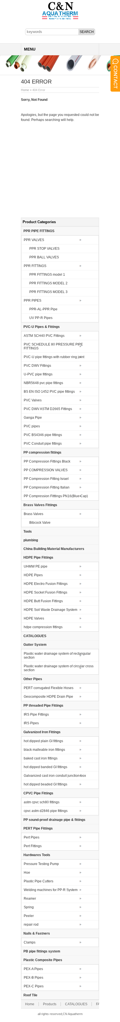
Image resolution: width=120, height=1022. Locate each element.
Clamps (29, 942)
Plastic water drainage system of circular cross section (58, 668)
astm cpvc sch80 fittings (41, 802)
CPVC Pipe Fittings (38, 793)
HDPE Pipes (33, 575)
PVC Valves (33, 400)
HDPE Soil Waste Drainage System (50, 610)
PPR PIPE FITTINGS (38, 231)
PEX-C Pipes (34, 986)
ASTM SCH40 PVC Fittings (44, 336)
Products (49, 1004)
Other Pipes (32, 679)
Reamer (30, 898)
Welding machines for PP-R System (51, 890)
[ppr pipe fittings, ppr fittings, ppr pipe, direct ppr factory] (60, 19)
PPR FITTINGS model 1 (47, 275)
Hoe (27, 873)
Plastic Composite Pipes (42, 960)
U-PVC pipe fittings (38, 374)
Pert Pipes (31, 837)
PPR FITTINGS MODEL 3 (48, 292)
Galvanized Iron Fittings (42, 732)
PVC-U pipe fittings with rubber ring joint (54, 357)
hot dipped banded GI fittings (45, 767)
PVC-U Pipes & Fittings (41, 327)
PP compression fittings (42, 452)
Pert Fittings (33, 846)
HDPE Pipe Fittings (38, 557)
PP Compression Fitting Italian (46, 487)
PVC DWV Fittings (37, 366)
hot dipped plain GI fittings (43, 741)
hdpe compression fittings (43, 627)
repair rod (31, 924)
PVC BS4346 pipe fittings (43, 435)
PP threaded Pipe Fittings (43, 705)
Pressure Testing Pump (41, 864)
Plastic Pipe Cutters (38, 881)
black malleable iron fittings (44, 750)
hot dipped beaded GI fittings (45, 784)
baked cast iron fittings (40, 758)
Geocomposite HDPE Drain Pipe (48, 697)
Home (25, 90)
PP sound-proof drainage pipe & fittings (54, 820)
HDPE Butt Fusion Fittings (43, 601)
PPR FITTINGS (35, 266)
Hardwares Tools (36, 855)
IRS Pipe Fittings (36, 714)
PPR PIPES (32, 300)
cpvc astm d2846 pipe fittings (46, 811)
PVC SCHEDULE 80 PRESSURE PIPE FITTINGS (53, 346)
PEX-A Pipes (33, 969)
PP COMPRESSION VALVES (46, 470)
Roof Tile (30, 995)
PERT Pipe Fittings (38, 828)
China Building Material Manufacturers (53, 549)
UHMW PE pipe (35, 566)
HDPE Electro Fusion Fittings (46, 584)
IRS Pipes (31, 723)
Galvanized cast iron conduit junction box (55, 776)
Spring (29, 907)
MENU (29, 49)
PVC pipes (32, 426)
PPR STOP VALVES (44, 249)
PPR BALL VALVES (44, 257)
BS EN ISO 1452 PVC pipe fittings (49, 392)
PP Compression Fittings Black (47, 461)
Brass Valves (33, 514)
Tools (27, 531)
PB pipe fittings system (41, 951)
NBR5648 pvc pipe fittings (43, 383)
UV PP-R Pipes (40, 318)
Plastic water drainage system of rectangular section (57, 655)
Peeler (29, 916)
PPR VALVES (34, 240)
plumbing (30, 540)
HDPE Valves (34, 618)
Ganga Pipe (33, 418)
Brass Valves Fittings (40, 505)
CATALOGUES (34, 636)
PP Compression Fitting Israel (46, 479)
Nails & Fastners (36, 933)
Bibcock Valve (40, 523)
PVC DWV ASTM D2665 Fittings (48, 409)
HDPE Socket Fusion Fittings (45, 592)
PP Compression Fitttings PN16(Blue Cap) (56, 496)
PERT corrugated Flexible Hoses (48, 688)
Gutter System (35, 645)
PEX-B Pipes (33, 978)
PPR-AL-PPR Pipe (43, 309)
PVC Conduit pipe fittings (43, 444)
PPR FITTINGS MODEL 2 (48, 283)
